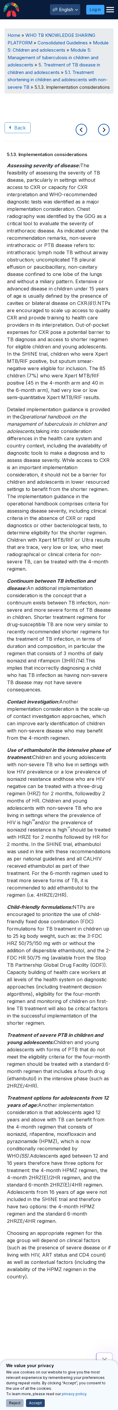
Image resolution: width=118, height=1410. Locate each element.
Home (14, 35)
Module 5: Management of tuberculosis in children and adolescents (53, 57)
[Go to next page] (103, 130)
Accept (35, 1403)
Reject (15, 1403)
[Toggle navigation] (110, 9)
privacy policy (74, 1394)
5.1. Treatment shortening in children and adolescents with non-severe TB (58, 79)
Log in (95, 9)
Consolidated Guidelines (63, 43)
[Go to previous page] (82, 130)
